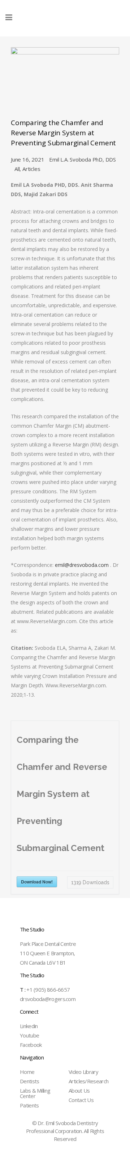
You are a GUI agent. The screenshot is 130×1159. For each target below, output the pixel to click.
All (17, 168)
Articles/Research (88, 1081)
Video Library (83, 1071)
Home (27, 1071)
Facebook (31, 1044)
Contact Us (81, 1099)
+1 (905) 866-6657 (45, 989)
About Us (79, 1090)
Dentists (29, 1081)
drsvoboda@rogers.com (47, 998)
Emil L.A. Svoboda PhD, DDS (82, 159)
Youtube (29, 1035)
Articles (31, 168)
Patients (29, 1105)
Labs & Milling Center (35, 1093)
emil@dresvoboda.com (82, 564)
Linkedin (29, 1026)
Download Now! (37, 881)
